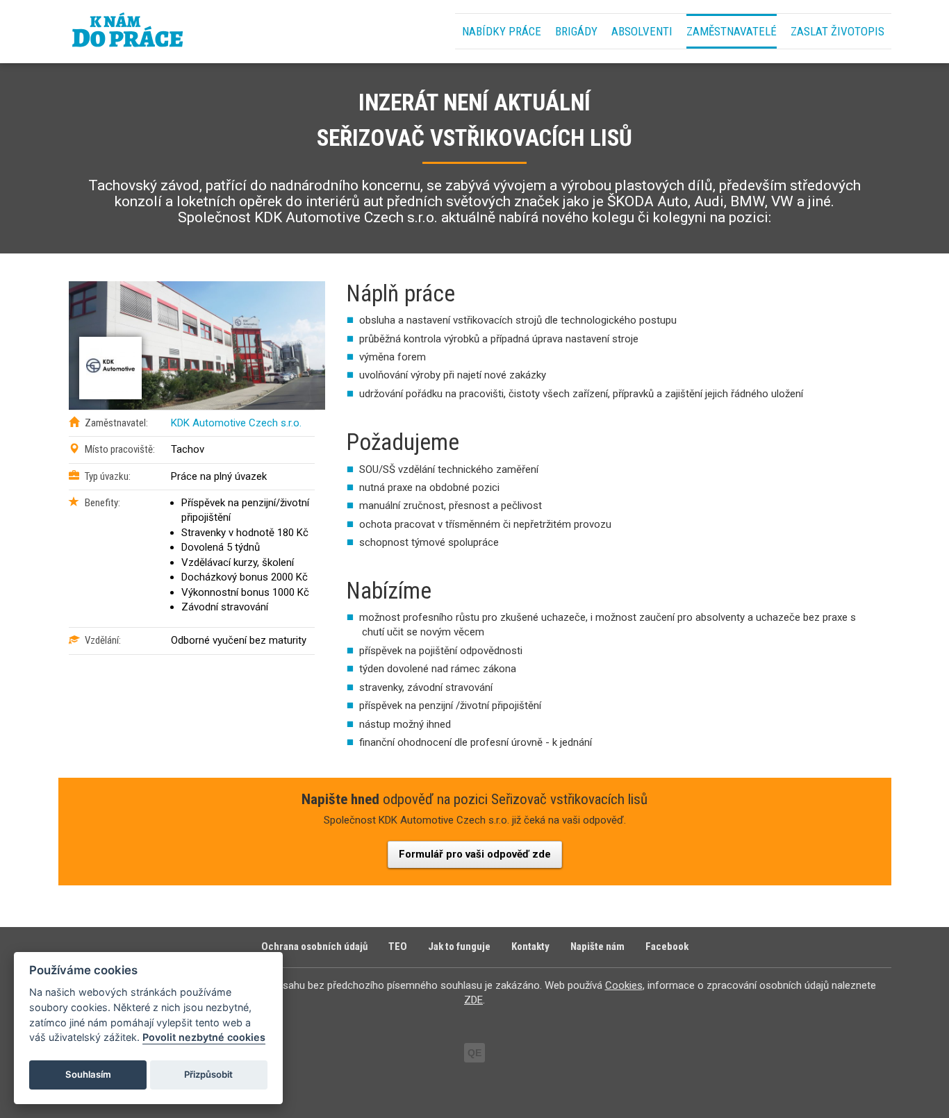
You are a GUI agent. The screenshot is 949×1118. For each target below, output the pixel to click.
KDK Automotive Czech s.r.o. (236, 423)
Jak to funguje (459, 946)
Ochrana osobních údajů (314, 946)
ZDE (473, 1000)
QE (474, 1052)
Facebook (666, 946)
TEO (397, 946)
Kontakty (530, 946)
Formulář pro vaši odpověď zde (475, 854)
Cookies (624, 985)
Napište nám (597, 946)
